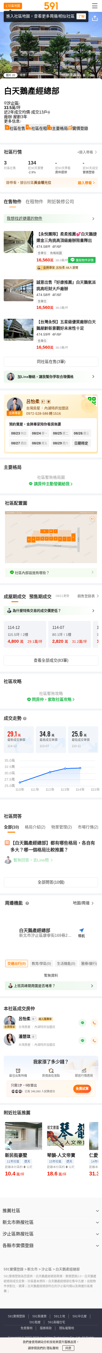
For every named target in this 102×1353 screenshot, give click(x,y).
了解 (81, 16)
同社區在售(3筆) (51, 362)
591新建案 (39, 1316)
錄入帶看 (85, 183)
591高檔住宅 (56, 1322)
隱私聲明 (52, 1348)
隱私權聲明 (66, 1328)
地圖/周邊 (82, 903)
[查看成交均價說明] (49, 112)
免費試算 (82, 1088)
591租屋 (35, 1322)
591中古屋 (80, 1316)
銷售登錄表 (86, 596)
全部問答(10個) (51, 882)
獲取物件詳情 (84, 260)
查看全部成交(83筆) (51, 660)
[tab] (15, 596)
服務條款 (46, 1328)
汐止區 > (48, 1269)
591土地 (59, 1316)
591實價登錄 (16, 1316)
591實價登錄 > (15, 1269)
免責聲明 (26, 1328)
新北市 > (34, 1269)
